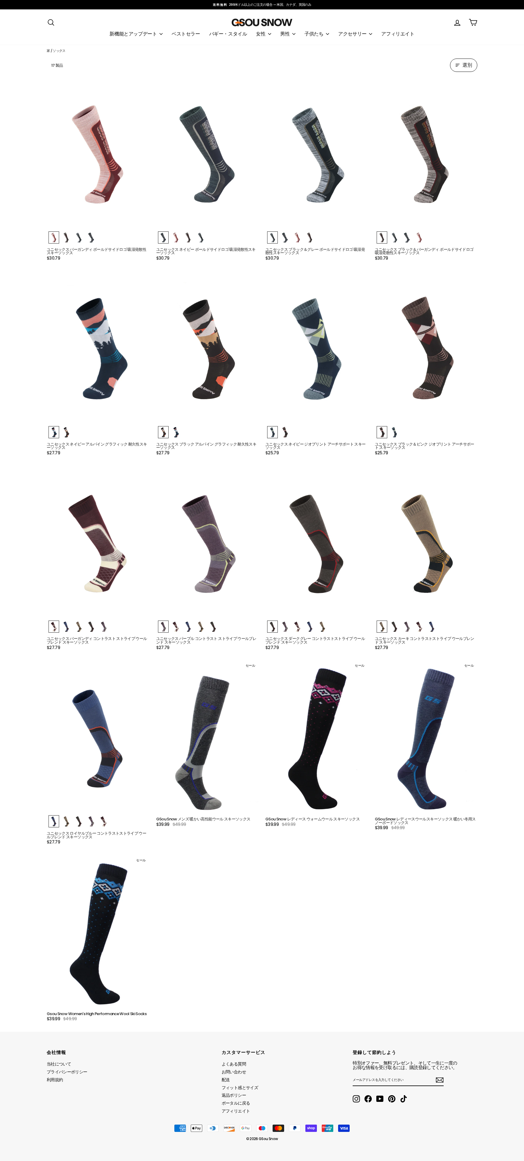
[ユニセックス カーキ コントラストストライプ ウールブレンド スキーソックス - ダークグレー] (394, 627)
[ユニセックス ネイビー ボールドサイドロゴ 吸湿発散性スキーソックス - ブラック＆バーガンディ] (188, 237)
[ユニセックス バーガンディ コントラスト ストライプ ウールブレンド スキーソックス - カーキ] (78, 627)
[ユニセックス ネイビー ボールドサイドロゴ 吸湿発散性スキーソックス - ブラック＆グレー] (200, 237)
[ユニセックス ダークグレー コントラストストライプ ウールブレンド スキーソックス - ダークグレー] (272, 627)
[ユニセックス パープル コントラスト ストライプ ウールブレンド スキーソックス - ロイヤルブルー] (188, 627)
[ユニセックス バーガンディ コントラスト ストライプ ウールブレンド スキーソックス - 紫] (103, 627)
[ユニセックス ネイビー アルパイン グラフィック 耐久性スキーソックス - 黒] (66, 432)
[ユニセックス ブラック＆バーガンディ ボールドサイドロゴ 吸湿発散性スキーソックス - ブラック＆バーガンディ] (382, 237)
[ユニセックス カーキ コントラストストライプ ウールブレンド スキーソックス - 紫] (406, 627)
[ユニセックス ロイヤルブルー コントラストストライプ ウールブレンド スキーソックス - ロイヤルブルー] (54, 821)
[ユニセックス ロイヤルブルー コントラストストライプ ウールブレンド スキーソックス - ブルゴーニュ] (103, 821)
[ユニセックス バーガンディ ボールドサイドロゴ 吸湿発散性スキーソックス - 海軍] (91, 237)
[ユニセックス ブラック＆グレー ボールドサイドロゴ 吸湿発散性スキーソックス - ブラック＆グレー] (272, 237)
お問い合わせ (234, 1072)
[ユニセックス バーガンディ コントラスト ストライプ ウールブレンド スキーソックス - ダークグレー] (91, 627)
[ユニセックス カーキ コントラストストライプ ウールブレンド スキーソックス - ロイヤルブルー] (431, 627)
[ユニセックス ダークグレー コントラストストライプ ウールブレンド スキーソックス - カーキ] (322, 627)
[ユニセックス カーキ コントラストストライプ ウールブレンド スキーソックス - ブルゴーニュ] (419, 627)
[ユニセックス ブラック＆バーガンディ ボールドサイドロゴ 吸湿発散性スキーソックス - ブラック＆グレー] (394, 237)
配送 (226, 1080)
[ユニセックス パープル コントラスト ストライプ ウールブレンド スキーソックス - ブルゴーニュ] (175, 627)
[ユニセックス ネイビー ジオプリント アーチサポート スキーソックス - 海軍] (272, 432)
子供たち (314, 33)
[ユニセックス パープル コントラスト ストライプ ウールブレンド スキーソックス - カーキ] (200, 627)
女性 (261, 33)
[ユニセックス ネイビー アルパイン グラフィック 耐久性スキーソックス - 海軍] (54, 432)
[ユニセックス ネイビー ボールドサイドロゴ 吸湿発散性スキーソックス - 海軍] (163, 237)
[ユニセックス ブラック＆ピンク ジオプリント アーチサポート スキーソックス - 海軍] (394, 432)
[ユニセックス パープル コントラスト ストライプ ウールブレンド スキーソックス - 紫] (163, 627)
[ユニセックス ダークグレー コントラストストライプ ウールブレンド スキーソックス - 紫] (285, 627)
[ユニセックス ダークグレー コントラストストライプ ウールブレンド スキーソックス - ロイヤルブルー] (309, 627)
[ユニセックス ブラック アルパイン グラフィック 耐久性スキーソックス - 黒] (163, 432)
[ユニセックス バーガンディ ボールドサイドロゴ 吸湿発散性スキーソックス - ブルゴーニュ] (54, 237)
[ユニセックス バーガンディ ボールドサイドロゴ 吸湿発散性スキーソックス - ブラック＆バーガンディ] (66, 237)
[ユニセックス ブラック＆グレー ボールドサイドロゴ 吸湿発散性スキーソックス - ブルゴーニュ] (297, 237)
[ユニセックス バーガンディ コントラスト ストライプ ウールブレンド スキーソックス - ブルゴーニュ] (54, 627)
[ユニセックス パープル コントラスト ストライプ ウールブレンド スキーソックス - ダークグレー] (213, 627)
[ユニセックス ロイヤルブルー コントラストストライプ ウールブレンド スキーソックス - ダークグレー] (78, 821)
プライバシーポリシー (67, 1072)
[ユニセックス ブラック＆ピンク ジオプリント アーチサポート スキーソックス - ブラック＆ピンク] (382, 432)
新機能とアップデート (133, 33)
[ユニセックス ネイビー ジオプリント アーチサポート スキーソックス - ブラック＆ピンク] (285, 432)
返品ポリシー (234, 1095)
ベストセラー (186, 33)
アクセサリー (353, 33)
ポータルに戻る (236, 1103)
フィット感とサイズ (240, 1088)
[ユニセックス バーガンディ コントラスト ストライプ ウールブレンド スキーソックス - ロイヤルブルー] (66, 627)
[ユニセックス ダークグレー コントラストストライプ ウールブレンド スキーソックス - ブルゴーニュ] (297, 627)
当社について (59, 1064)
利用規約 (55, 1080)
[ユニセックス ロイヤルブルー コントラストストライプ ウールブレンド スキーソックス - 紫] (91, 821)
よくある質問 (234, 1064)
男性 (285, 33)
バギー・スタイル (228, 33)
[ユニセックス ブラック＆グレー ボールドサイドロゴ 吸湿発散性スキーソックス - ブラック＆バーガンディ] (309, 237)
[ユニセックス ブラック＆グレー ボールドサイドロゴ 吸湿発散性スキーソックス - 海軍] (285, 237)
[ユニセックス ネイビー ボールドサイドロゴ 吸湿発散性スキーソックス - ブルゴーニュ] (175, 237)
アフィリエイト (397, 33)
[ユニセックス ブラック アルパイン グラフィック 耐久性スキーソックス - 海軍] (175, 432)
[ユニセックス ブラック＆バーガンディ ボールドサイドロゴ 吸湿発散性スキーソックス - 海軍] (406, 237)
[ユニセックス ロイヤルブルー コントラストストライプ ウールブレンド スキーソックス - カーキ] (66, 821)
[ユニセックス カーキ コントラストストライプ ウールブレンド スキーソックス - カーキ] (382, 627)
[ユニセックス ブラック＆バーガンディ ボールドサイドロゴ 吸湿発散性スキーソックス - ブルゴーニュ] (419, 237)
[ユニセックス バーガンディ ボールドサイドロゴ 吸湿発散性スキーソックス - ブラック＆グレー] (78, 237)
